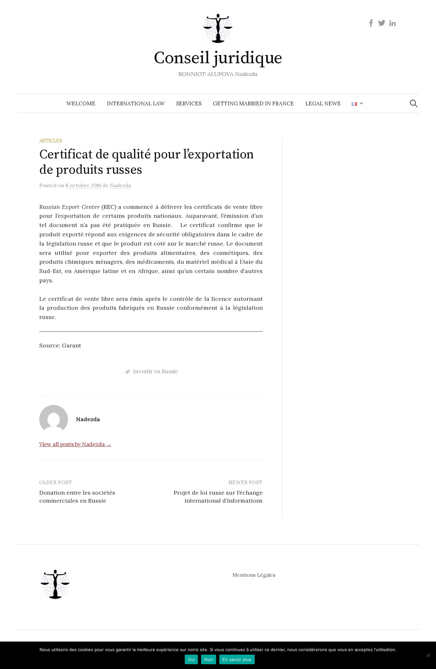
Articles (50, 141)
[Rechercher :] (413, 103)
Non (208, 659)
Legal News (322, 103)
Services (188, 103)
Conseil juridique (218, 58)
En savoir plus (237, 659)
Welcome (80, 103)
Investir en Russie (155, 371)
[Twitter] (382, 22)
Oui (191, 659)
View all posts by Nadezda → (75, 444)
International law (136, 103)
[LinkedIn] (392, 22)
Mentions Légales (253, 575)
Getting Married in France (253, 103)
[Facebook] (371, 22)
